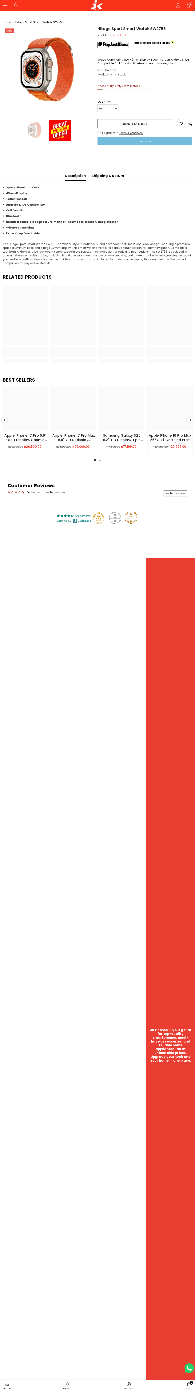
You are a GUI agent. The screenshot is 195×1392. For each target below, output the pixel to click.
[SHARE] (188, 123)
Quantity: (104, 102)
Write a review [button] (175, 493)
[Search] (16, 5)
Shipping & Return (108, 175)
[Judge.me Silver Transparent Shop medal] (115, 518)
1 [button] (95, 460)
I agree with (110, 133)
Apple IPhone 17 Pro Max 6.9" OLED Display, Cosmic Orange (73, 438)
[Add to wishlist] (180, 123)
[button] (4, 420)
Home (7, 22)
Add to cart (135, 123)
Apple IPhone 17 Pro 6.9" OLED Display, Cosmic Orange (25, 438)
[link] (25, 352)
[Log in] (178, 5)
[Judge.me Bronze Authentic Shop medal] (131, 518)
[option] (47, 71)
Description (75, 175)
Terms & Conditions (131, 132)
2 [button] (100, 460)
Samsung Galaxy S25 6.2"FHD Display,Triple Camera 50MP (122, 438)
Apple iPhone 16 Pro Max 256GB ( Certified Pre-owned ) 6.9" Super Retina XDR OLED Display (169, 438)
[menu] (5, 5)
